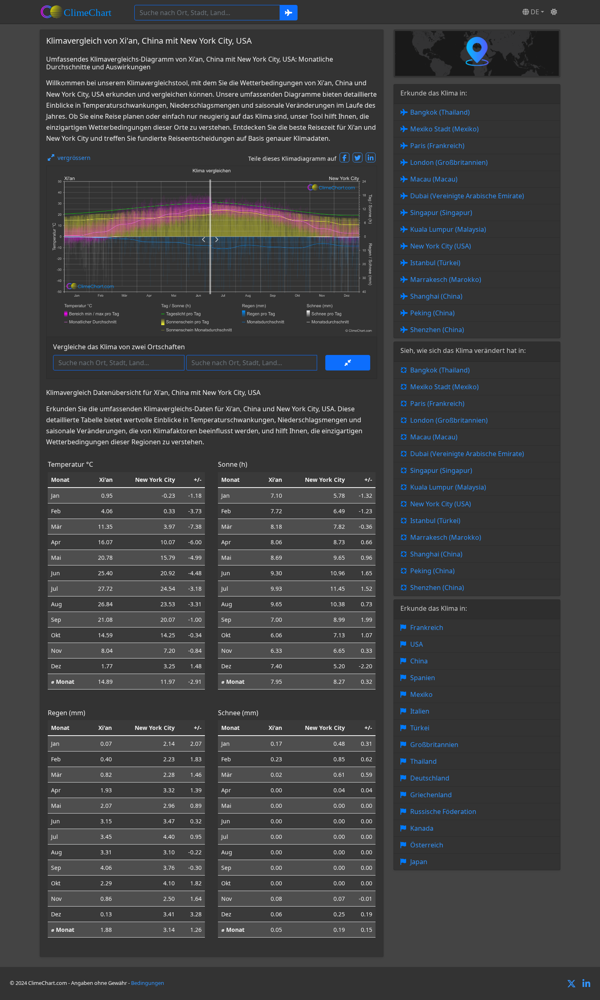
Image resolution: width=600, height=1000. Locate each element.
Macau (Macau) (434, 179)
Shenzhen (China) (437, 329)
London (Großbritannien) (449, 162)
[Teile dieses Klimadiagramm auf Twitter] (357, 157)
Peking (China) (432, 312)
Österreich (426, 844)
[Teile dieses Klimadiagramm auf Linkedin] (371, 157)
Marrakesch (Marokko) (445, 279)
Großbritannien (434, 744)
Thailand (423, 761)
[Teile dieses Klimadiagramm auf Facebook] (344, 157)
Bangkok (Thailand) (440, 112)
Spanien (422, 677)
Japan (418, 861)
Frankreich (426, 627)
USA (416, 644)
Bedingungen (147, 983)
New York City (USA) (440, 246)
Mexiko (421, 694)
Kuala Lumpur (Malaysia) (448, 229)
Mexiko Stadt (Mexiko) (444, 128)
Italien (419, 711)
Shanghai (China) (436, 296)
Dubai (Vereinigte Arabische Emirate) (467, 195)
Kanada (421, 828)
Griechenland (431, 794)
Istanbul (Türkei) (435, 262)
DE (534, 11)
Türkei (419, 727)
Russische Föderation (443, 811)
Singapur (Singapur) (441, 212)
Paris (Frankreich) (437, 145)
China (419, 660)
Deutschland (429, 778)
